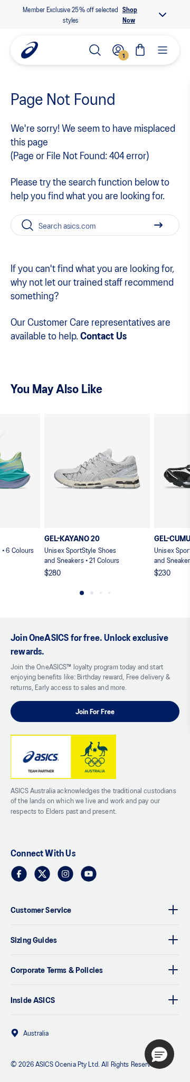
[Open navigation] (162, 50)
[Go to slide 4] (109, 593)
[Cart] (140, 50)
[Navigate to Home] (29, 50)
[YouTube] (88, 873)
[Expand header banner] (162, 14)
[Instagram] (65, 873)
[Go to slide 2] (91, 592)
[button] (159, 1054)
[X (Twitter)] (42, 873)
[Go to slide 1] (82, 593)
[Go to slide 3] (101, 593)
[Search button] (158, 225)
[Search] (95, 50)
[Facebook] (19, 873)
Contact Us (103, 335)
